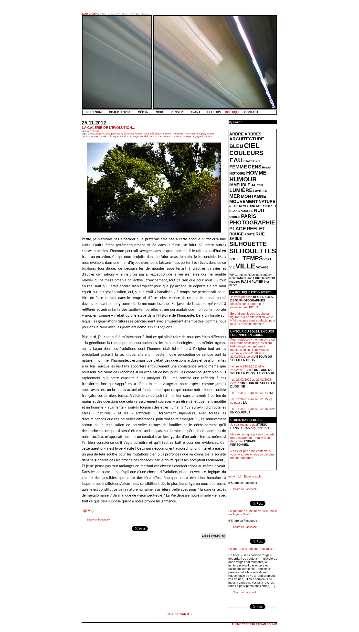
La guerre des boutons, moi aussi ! (251, 549)
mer (234, 196)
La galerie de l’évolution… (108, 128)
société (144, 136)
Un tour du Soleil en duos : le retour (252, 371)
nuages (247, 211)
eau (236, 160)
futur (146, 133)
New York (247, 206)
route (249, 234)
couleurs (246, 153)
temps (153, 136)
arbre (91, 133)
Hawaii (266, 167)
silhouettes (252, 251)
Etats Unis (251, 161)
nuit (259, 210)
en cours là (240, 412)
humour (243, 179)
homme (167, 133)
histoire (237, 173)
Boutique (232, 112)
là (245, 402)
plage (237, 228)
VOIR (160, 112)
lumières (260, 190)
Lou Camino (91, 13)
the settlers (164, 136)
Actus (96, 131)
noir (260, 206)
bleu (236, 146)
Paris (248, 216)
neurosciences (90, 136)
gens (254, 166)
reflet (256, 228)
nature (267, 201)
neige (233, 206)
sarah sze (125, 136)
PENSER (177, 112)
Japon (257, 185)
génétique (156, 133)
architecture (246, 138)
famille (138, 133)
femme (238, 166)
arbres (253, 134)
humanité (178, 133)
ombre (234, 217)
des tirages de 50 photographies (251, 298)
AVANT (195, 112)
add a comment (213, 536)
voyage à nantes (202, 136)
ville (245, 266)
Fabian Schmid (266, 624)
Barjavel (99, 133)
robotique (113, 136)
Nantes (210, 133)
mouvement (243, 201)
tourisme (176, 136)
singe (136, 136)
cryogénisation (114, 133)
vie (232, 267)
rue (260, 234)
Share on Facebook (98, 519)
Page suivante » (179, 614)
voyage (187, 136)
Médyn (143, 112)
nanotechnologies (195, 133)
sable (235, 239)
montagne (253, 196)
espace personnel (243, 443)
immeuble (239, 185)
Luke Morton (264, 278)
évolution (129, 133)
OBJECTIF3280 (119, 112)
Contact (251, 112)
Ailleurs (213, 112)
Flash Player (252, 281)
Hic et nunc (94, 112)
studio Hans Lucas (248, 426)
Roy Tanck (238, 278)
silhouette (248, 244)
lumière (241, 190)
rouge (236, 234)
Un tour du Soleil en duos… (251, 358)
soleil (235, 259)
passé (103, 136)
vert (267, 259)
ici (271, 393)
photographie (252, 222)
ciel (252, 145)
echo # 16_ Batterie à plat (245, 476)
